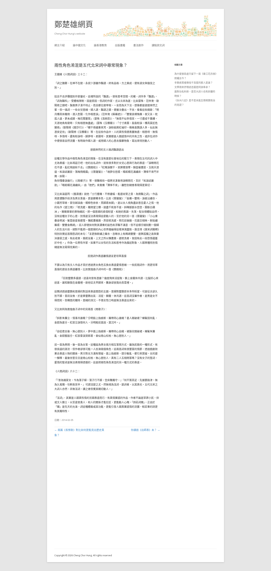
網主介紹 (59, 45)
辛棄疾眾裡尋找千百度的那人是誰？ (193, 82)
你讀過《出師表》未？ (145, 430)
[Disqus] (107, 497)
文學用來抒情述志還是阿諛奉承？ (192, 87)
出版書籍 (120, 45)
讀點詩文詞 (158, 45)
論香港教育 (100, 45)
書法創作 (138, 45)
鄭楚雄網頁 (73, 24)
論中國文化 (79, 45)
